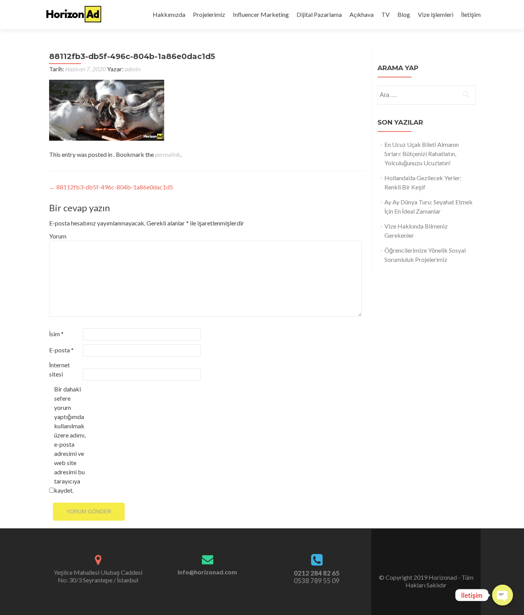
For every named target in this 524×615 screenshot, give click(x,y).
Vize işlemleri (435, 14)
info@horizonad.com (207, 572)
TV (385, 14)
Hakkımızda (169, 14)
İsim (56, 333)
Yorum (57, 236)
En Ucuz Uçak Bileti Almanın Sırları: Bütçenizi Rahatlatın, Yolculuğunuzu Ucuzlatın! (421, 153)
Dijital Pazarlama (319, 14)
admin (132, 68)
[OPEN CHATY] (502, 595)
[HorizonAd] (74, 14)
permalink (167, 154)
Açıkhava (361, 14)
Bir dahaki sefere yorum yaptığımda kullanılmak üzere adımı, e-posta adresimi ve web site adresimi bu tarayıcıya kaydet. (70, 439)
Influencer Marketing (261, 14)
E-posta (61, 350)
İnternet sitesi (59, 369)
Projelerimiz (209, 14)
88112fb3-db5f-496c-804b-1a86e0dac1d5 (111, 187)
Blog (403, 14)
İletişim (471, 14)
